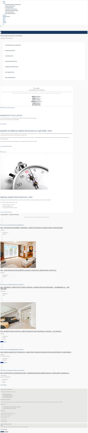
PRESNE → (36, 103)
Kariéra (4, 104)
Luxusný (5, 341)
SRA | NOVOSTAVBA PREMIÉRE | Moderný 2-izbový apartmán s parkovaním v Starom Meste (31, 228)
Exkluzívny (5, 362)
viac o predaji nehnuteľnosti (6, 146)
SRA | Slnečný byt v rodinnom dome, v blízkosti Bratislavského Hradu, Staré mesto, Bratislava (34, 373)
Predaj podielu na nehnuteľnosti (11, 10)
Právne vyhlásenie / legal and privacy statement (12, 406)
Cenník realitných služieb (7, 397)
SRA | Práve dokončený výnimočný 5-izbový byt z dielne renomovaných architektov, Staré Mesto (35, 352)
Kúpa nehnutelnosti (9, 7)
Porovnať (2, 431)
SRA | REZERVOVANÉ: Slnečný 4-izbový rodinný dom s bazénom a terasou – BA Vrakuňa (30, 331)
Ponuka (4, 82)
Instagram (10, 423)
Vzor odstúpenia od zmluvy (8, 395)
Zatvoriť (6, 431)
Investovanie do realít (9, 72)
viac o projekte (3, 123)
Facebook (2, 423)
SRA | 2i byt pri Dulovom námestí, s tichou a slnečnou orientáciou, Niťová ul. (28, 270)
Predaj (1, 341)
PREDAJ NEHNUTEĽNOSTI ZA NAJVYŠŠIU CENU (13, 4)
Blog (4, 19)
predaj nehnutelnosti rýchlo (11, 61)
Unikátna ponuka (6, 16)
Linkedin (6, 423)
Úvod (4, 1)
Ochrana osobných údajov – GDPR (9, 408)
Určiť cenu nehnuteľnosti (10, 13)
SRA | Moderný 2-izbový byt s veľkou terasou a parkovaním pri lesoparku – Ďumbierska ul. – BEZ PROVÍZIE (34, 288)
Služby (4, 39)
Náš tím (4, 93)
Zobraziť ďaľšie (3, 384)
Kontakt (4, 22)
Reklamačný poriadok (7, 394)
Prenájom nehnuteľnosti (10, 50)
